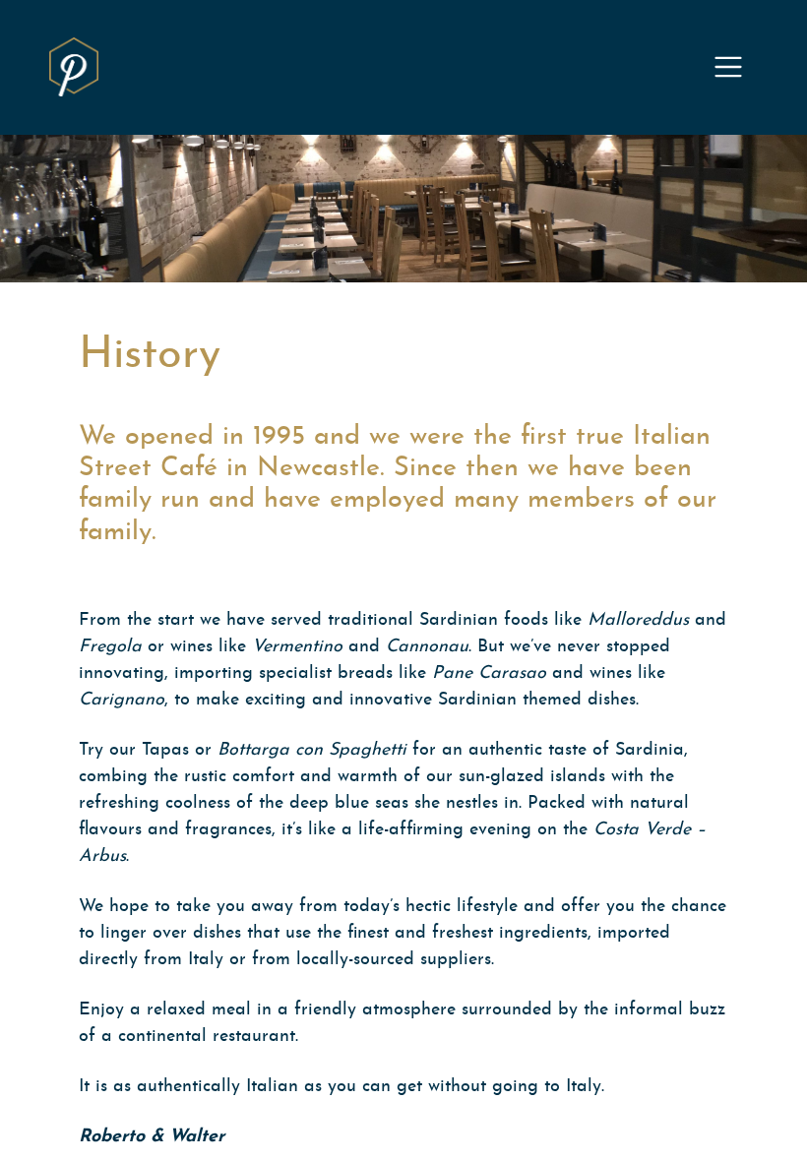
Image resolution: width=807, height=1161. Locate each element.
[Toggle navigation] (728, 67)
